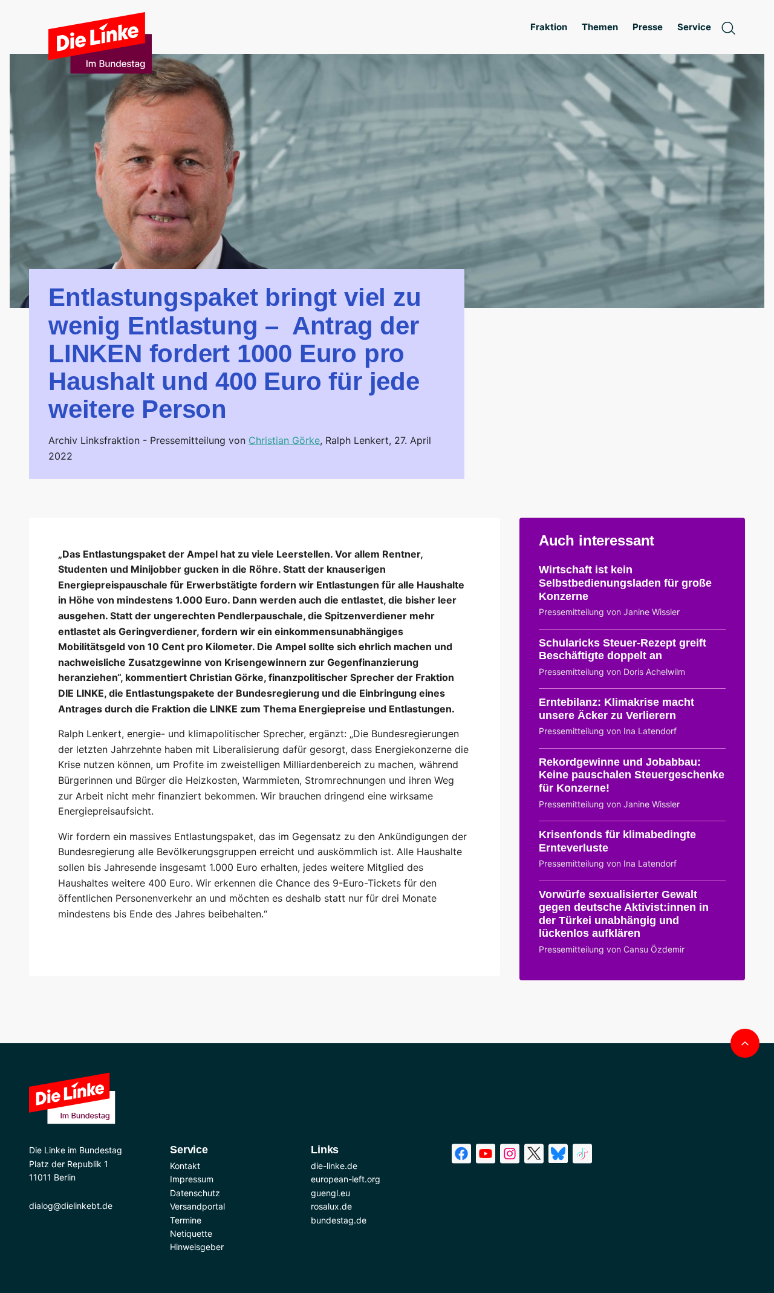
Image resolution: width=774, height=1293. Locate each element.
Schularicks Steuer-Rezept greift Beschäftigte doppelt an (622, 649)
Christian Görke (284, 440)
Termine (185, 1220)
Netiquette (191, 1233)
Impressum (191, 1179)
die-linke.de (334, 1166)
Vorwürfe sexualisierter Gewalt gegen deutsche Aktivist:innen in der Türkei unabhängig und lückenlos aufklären (624, 914)
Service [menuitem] (694, 27)
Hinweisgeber (197, 1247)
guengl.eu (330, 1193)
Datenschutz (195, 1193)
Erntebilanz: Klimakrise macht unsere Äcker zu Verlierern (616, 708)
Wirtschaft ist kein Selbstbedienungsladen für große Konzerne (625, 583)
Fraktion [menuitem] (548, 27)
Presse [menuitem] (648, 27)
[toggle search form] (728, 27)
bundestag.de (338, 1220)
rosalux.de (331, 1206)
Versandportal (197, 1206)
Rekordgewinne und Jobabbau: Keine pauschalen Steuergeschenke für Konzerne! (631, 775)
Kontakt (185, 1166)
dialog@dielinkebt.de (70, 1205)
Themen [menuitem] (600, 27)
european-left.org (345, 1179)
